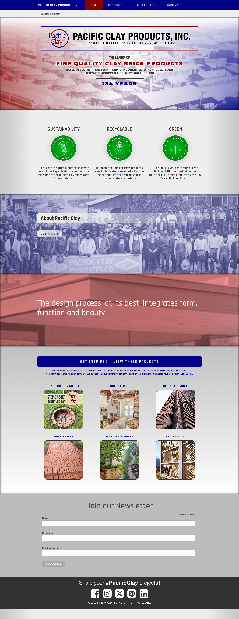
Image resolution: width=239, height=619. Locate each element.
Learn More (50, 234)
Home (94, 5)
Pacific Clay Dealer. (183, 373)
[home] (61, 3)
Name (45, 518)
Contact (173, 5)
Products (115, 5)
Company (48, 533)
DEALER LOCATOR (145, 5)
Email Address (51, 548)
